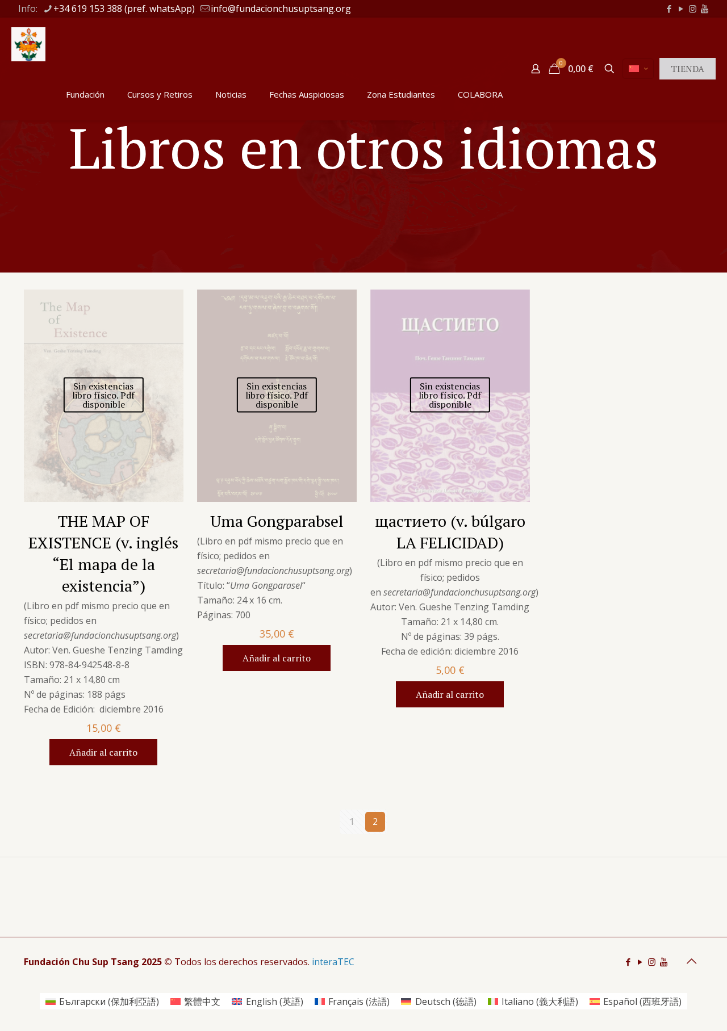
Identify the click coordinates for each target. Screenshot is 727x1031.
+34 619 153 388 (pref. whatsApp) (124, 8)
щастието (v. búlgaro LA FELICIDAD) (450, 531)
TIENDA (687, 68)
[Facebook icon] (669, 8)
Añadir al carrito (103, 752)
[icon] (704, 8)
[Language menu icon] (638, 68)
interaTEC (333, 961)
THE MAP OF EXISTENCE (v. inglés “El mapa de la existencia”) (103, 553)
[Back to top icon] (691, 961)
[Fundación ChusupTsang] (28, 43)
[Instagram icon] (692, 8)
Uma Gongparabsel (277, 520)
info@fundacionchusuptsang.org (281, 8)
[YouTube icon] (680, 8)
